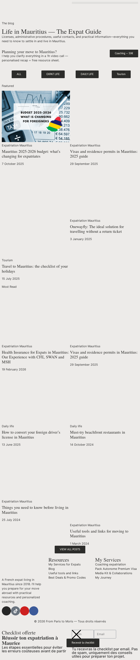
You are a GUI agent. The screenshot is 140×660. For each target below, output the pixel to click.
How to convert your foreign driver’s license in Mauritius (31, 434)
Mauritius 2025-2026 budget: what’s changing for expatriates (31, 154)
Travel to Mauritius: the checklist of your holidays (35, 268)
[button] (105, 3)
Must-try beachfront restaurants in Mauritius (97, 434)
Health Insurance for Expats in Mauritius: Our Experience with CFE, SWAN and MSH (35, 356)
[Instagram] (6, 610)
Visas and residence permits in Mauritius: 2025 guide (104, 154)
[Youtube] (24, 610)
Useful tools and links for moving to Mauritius (99, 533)
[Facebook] (33, 610)
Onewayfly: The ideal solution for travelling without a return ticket (97, 229)
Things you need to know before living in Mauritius (35, 510)
